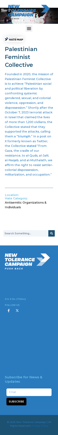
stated (31, 146)
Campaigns (29, 340)
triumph (24, 136)
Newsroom (29, 355)
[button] (29, 28)
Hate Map (29, 348)
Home (29, 326)
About (29, 333)
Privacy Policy (40, 425)
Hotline (29, 363)
